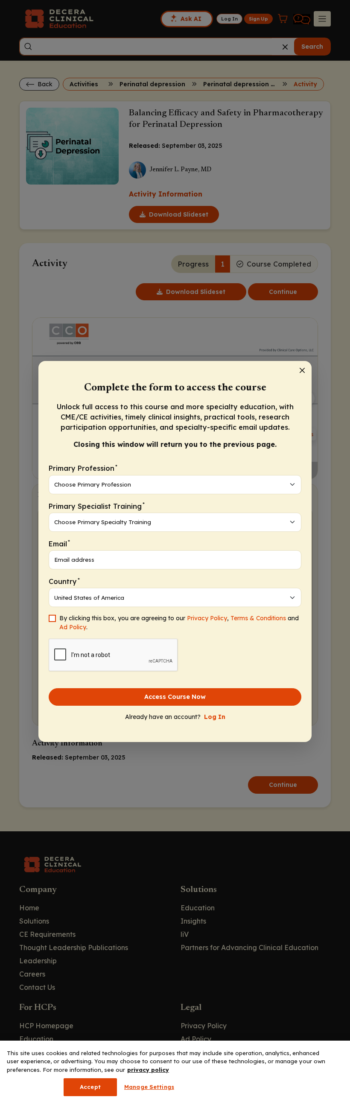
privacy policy (148, 1069)
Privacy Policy (207, 618)
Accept (90, 1086)
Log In (214, 717)
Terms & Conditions (258, 618)
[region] (175, 1072)
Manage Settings (149, 1086)
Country (64, 581)
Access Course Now (175, 697)
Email (59, 543)
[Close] (302, 370)
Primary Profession (83, 467)
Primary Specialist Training (97, 505)
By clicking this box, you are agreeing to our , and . (179, 622)
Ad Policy (72, 627)
